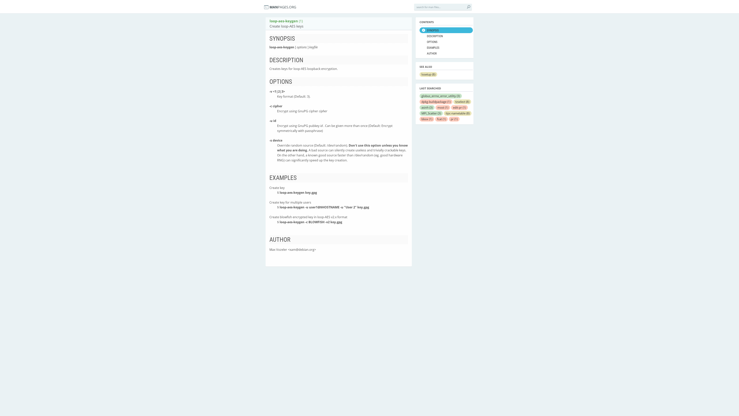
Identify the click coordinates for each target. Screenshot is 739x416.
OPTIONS (432, 42)
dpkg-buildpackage (436, 102)
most (442, 107)
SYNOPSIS (433, 30)
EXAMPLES (433, 47)
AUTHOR (432, 53)
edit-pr (459, 107)
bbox (426, 119)
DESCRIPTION (435, 36)
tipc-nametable (458, 113)
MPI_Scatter (431, 113)
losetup (428, 74)
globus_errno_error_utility (440, 96)
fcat (441, 119)
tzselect (462, 102)
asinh (427, 107)
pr (454, 119)
